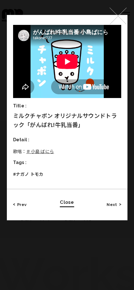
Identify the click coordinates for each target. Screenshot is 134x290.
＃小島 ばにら (40, 151)
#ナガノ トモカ (28, 174)
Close (67, 202)
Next (112, 204)
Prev (22, 204)
